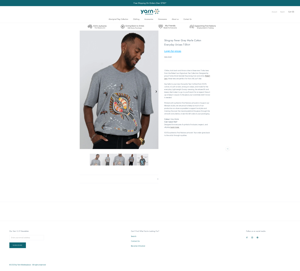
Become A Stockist (138, 246)
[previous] (82, 91)
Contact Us (187, 19)
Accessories (148, 19)
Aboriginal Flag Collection (118, 19)
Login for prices (172, 51)
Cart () (291, 11)
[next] (156, 91)
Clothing (136, 19)
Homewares (162, 19)
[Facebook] (247, 237)
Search (282, 12)
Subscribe (17, 245)
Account (274, 12)
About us (175, 19)
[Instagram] (252, 237)
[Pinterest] (257, 237)
